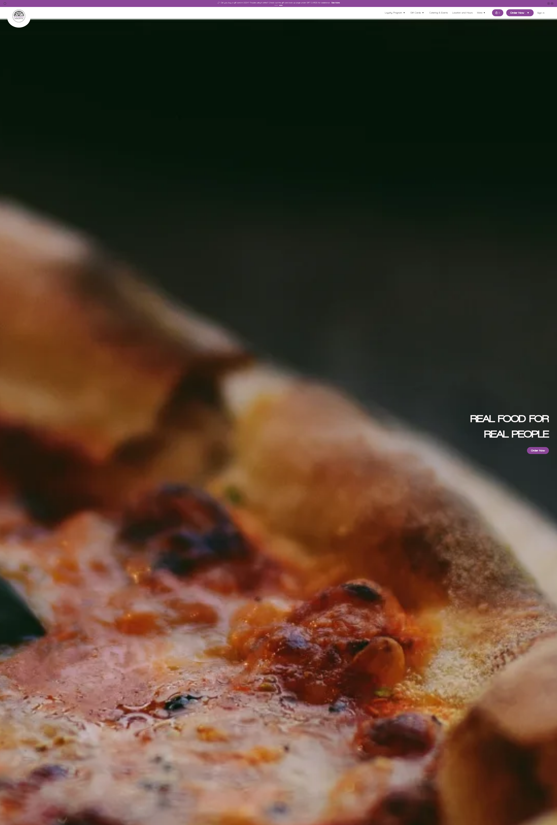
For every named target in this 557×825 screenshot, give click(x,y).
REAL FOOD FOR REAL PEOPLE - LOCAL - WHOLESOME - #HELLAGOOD (273, 3)
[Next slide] (552, 3)
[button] (4, 3)
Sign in (541, 13)
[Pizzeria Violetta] (21, 18)
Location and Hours (462, 12)
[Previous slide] (548, 3)
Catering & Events (438, 12)
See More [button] (312, 3)
